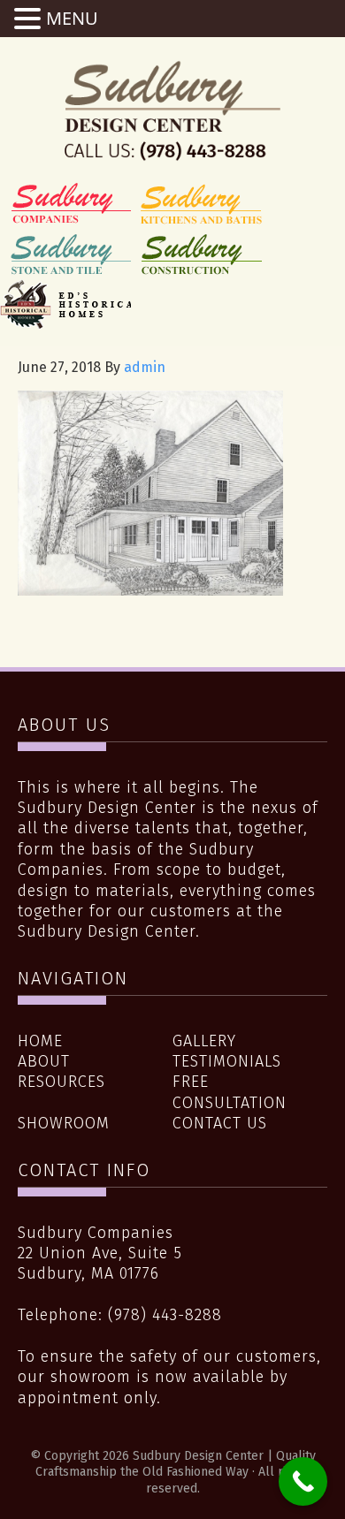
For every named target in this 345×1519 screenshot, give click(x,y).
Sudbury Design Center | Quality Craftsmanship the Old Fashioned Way (172, 110)
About (44, 1061)
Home (40, 1041)
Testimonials (226, 1061)
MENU (72, 18)
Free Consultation (229, 1092)
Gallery (204, 1041)
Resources (61, 1081)
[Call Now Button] (303, 1481)
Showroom (64, 1123)
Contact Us (219, 1123)
